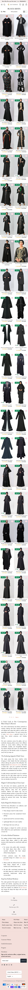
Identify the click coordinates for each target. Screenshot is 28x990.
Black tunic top (17, 928)
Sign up (23, 960)
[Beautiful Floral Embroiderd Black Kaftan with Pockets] (7, 25)
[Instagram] (9, 964)
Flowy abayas (5, 922)
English (9, 976)
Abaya (3, 919)
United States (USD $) (12, 972)
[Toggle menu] (1, 4)
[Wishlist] (20, 4)
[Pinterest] (11, 964)
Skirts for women (18, 925)
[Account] (23, 4)
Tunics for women (6, 928)
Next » (17, 717)
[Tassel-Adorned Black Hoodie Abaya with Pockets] (21, 25)
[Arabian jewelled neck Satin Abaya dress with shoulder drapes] (7, 251)
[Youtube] (6, 964)
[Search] (5, 4)
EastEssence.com (11, 981)
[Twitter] (2, 964)
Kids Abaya (16, 919)
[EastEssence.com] (13, 5)
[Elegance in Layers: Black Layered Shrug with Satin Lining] (7, 53)
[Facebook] (4, 964)
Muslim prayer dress (7, 925)
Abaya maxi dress (18, 922)
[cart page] (26, 4)
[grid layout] (24, 12)
